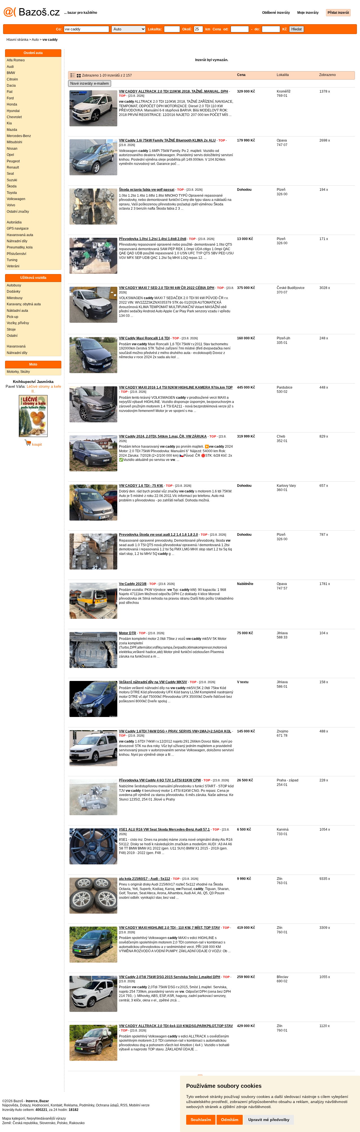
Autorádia (14, 222)
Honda (12, 104)
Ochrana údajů (107, 1105)
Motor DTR (127, 633)
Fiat (9, 92)
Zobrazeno (327, 75)
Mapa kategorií (13, 1118)
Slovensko (47, 1123)
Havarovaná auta (20, 235)
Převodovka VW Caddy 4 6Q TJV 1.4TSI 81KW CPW (160, 780)
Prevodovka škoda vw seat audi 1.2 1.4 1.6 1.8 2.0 (158, 535)
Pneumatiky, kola (20, 247)
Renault (13, 167)
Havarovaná (16, 346)
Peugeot (13, 161)
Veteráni (13, 266)
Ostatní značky (18, 212)
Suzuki (12, 180)
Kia (9, 123)
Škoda (12, 186)
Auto (35, 40)
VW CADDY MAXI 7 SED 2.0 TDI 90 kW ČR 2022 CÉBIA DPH (166, 288)
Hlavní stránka (17, 40)
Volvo (11, 205)
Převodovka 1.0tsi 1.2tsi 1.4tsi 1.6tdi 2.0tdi (152, 239)
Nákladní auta (17, 311)
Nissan (12, 149)
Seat (10, 174)
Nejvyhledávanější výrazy (46, 1118)
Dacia (11, 86)
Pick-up (12, 317)
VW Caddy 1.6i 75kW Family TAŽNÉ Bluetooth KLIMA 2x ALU (167, 140)
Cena (241, 75)
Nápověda (10, 1105)
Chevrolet (14, 117)
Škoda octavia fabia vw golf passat (146, 190)
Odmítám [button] (229, 1119)
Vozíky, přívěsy (18, 323)
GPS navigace (18, 228)
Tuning (12, 260)
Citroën (12, 79)
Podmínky (86, 1105)
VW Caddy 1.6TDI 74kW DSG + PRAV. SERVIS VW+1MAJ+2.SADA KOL (175, 731)
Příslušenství (16, 254)
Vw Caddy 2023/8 (133, 584)
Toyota (12, 193)
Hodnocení (40, 1105)
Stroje (11, 329)
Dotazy (25, 1105)
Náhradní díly (17, 241)
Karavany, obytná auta (24, 304)
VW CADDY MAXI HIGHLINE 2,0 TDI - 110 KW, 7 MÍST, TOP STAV (169, 928)
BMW (11, 73)
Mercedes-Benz (19, 136)
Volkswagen (16, 199)
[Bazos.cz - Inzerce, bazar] (32, 16)
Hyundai (13, 111)
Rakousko (77, 1123)
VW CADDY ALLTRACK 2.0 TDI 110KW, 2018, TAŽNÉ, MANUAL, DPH (173, 91)
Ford (10, 98)
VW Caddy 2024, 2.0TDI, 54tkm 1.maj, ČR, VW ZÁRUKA (163, 436)
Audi (10, 67)
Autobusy (14, 285)
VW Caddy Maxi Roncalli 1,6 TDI (144, 338)
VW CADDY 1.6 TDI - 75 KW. (141, 486)
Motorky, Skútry (18, 372)
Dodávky (13, 291)
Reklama (71, 1105)
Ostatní (12, 336)
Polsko (62, 1123)
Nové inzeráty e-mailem (89, 83)
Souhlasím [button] (201, 1119)
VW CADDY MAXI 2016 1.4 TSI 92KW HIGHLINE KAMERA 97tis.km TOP (176, 387)
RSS (123, 1105)
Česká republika (25, 1123)
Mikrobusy (14, 298)
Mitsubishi (14, 142)
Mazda (12, 130)
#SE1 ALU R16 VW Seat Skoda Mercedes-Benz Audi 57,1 (164, 829)
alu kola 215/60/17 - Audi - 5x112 (144, 879)
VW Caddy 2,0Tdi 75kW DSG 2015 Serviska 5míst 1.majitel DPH (169, 977)
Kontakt (56, 1105)
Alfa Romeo (16, 60)
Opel (10, 155)
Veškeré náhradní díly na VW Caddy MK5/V (153, 682)
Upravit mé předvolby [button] (268, 1119)
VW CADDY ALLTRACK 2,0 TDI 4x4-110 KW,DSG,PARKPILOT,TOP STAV (176, 1026)
